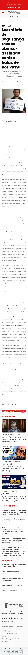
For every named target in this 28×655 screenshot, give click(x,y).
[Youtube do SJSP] (10, 19)
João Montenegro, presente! (12, 585)
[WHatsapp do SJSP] (12, 19)
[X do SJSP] (7, 19)
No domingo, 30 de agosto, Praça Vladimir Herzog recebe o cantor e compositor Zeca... (14, 438)
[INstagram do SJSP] (5, 19)
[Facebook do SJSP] (3, 19)
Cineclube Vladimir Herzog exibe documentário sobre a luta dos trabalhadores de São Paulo (14, 466)
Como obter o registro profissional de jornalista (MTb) (14, 566)
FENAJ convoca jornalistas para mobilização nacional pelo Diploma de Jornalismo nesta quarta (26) (14, 496)
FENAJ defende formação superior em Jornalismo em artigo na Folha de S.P (14, 541)
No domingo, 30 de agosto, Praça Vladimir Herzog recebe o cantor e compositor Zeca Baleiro (14, 512)
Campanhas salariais (9, 590)
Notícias (6, 26)
